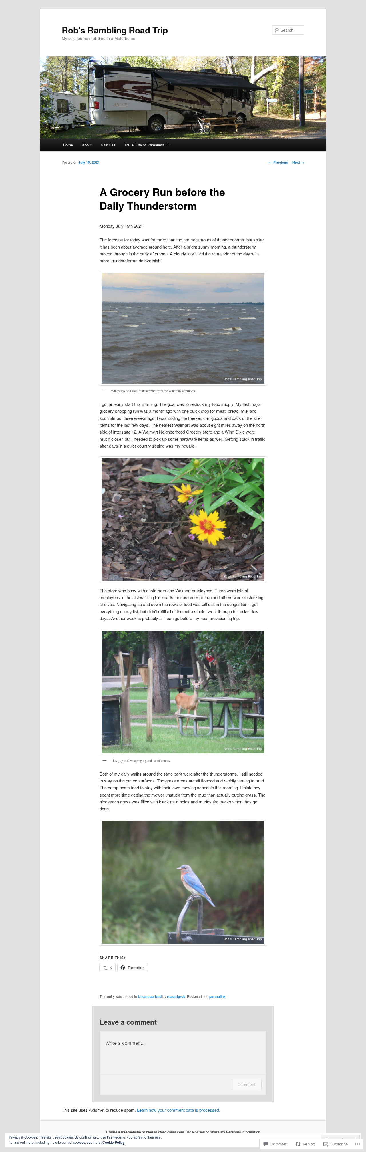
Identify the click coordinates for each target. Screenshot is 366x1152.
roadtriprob (176, 996)
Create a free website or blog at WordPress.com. (145, 1132)
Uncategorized (150, 996)
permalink (217, 996)
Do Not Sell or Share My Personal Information (223, 1132)
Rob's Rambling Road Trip (115, 30)
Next (298, 162)
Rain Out (108, 145)
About (87, 145)
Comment (247, 1084)
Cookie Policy (113, 1142)
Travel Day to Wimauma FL (147, 145)
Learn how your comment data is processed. (178, 1110)
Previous (278, 162)
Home (68, 145)
